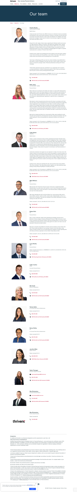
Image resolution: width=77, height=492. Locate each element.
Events (29, 4)
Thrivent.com (15, 479)
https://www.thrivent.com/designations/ (18, 439)
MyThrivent (58, 1)
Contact (63, 3)
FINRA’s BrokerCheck (23, 479)
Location (41, 4)
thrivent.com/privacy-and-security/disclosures (32, 475)
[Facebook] (38, 484)
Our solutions (23, 4)
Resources (34, 4)
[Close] (36, 484)
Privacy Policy (29, 485)
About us (16, 4)
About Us (16, 23)
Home (11, 4)
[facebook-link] (58, 4)
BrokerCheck (64, 1)
